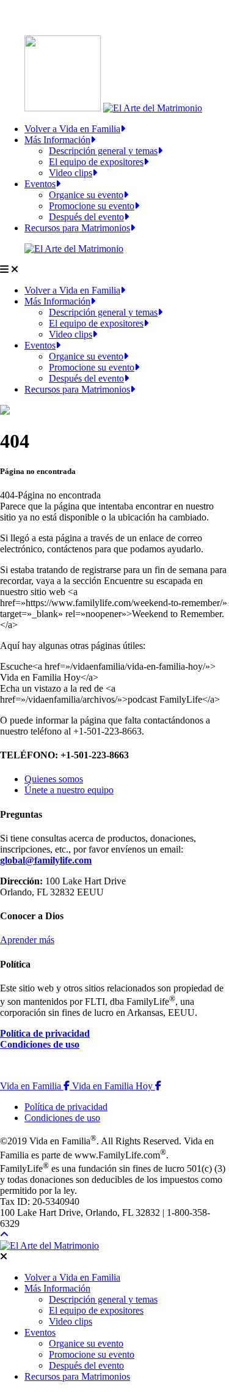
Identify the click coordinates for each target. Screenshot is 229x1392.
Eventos (40, 184)
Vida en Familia (36, 1086)
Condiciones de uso (39, 1044)
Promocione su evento (91, 206)
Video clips (70, 173)
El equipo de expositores (96, 162)
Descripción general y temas (103, 151)
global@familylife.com (46, 860)
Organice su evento (86, 195)
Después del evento (86, 217)
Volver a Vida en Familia (72, 129)
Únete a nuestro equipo (69, 790)
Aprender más (27, 940)
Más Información (57, 140)
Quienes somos (53, 779)
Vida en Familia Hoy (116, 1086)
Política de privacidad (45, 1033)
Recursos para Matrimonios (77, 228)
